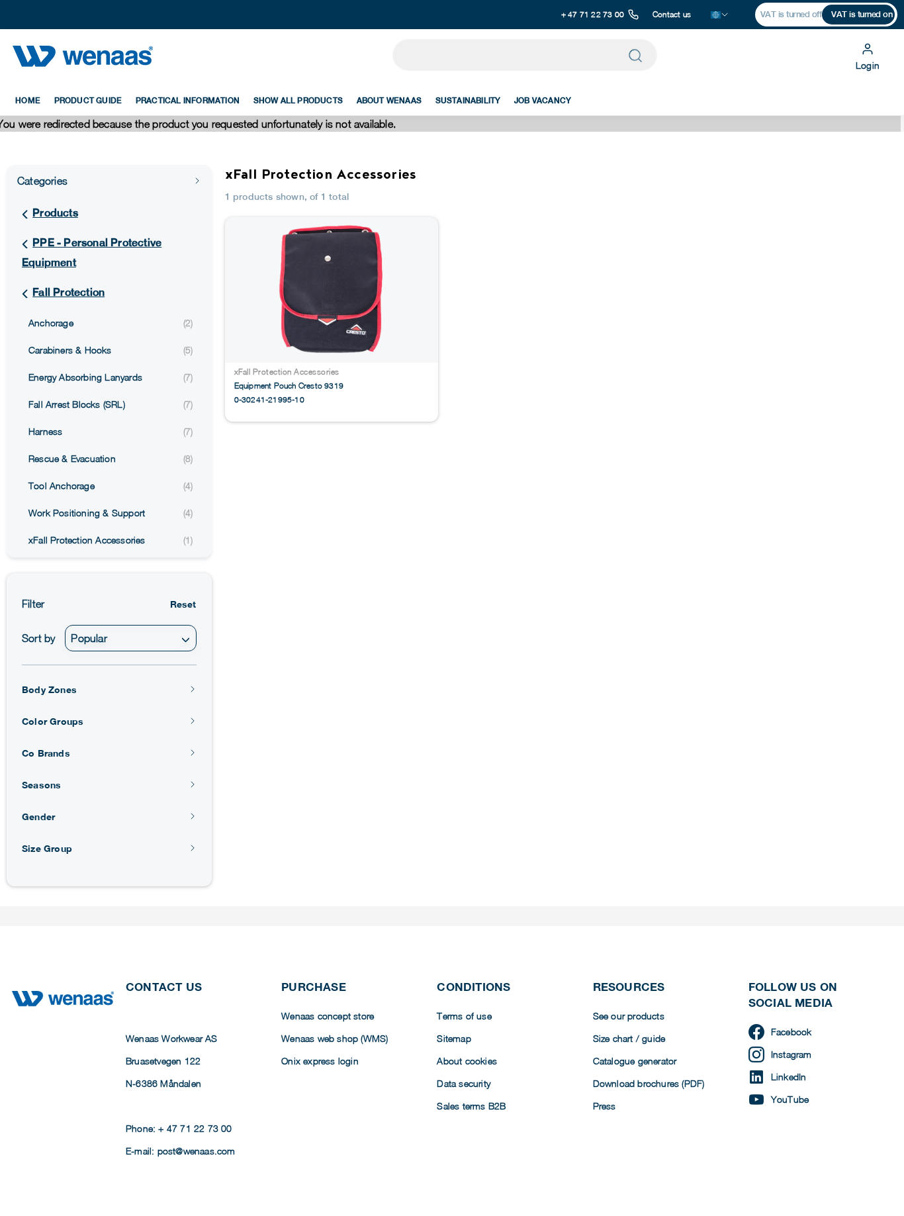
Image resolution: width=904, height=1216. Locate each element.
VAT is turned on (861, 14)
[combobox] (130, 638)
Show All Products (298, 100)
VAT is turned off (791, 14)
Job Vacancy (542, 100)
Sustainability (468, 100)
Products (55, 213)
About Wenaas (389, 100)
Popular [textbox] (89, 638)
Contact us (672, 14)
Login (868, 65)
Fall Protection (68, 292)
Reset (183, 604)
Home (27, 100)
